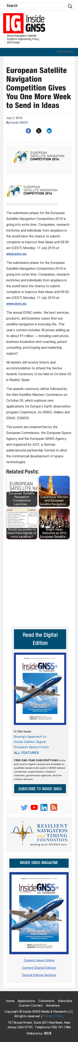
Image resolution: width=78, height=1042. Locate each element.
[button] (65, 52)
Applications (26, 1001)
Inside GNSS (19, 123)
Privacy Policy (53, 1016)
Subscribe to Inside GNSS (40, 789)
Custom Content (31, 1005)
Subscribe (65, 1001)
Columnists (46, 1001)
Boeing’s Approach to (30, 737)
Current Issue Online (39, 960)
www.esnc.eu (16, 254)
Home (10, 1001)
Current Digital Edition (39, 968)
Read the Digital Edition (40, 640)
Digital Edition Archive (39, 975)
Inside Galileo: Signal (30, 742)
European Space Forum (31, 747)
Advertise (52, 1005)
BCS (47, 1034)
